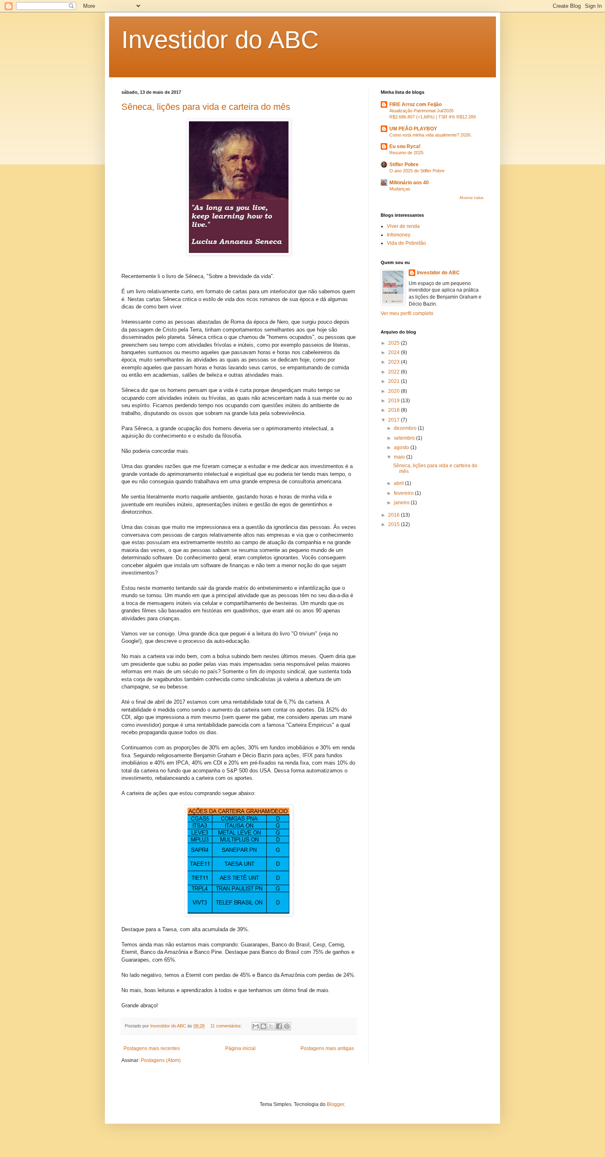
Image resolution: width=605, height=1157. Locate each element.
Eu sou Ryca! (405, 146)
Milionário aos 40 (409, 182)
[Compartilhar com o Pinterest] (287, 1026)
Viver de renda (403, 226)
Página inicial (240, 1048)
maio (400, 457)
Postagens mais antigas (327, 1048)
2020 (394, 391)
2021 (394, 381)
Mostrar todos (472, 198)
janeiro (402, 502)
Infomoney (398, 235)
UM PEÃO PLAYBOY (413, 129)
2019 (394, 400)
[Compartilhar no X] (271, 1026)
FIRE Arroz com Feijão (415, 104)
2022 (394, 372)
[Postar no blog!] (263, 1026)
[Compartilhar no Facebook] (279, 1026)
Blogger (335, 1104)
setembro (405, 438)
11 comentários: (226, 1025)
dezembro (406, 428)
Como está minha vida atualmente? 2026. (430, 134)
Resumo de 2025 (406, 152)
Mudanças (399, 188)
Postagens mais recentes (151, 1048)
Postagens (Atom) (161, 1060)
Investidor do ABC (220, 39)
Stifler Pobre (404, 164)
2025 (394, 343)
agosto (402, 447)
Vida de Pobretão (406, 243)
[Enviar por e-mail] (255, 1026)
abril (399, 483)
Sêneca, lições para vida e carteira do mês (205, 107)
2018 (394, 410)
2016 (394, 515)
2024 (394, 352)
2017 (394, 420)
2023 (394, 362)
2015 (394, 524)
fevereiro (404, 493)
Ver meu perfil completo (407, 313)
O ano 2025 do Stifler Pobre (416, 170)
